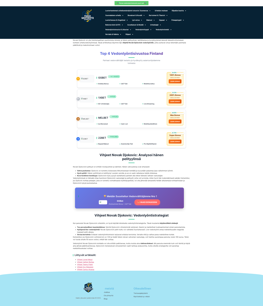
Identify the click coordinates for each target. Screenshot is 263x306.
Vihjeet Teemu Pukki (85, 264)
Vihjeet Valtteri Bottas (85, 262)
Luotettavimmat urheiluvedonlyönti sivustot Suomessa (126, 11)
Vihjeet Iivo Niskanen (85, 267)
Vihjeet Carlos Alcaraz (85, 269)
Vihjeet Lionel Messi (84, 260)
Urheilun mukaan (161, 11)
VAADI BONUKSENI (148, 202)
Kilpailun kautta (178, 11)
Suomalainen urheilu (113, 15)
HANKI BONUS (175, 81)
